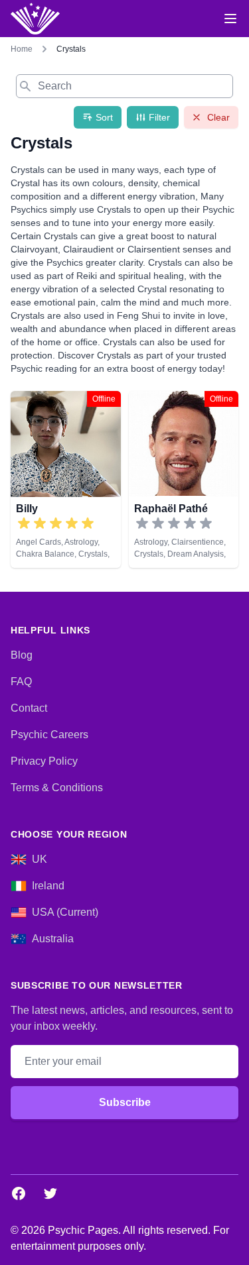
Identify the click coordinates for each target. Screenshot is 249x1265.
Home (22, 49)
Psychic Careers (49, 734)
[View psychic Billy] (66, 479)
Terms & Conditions (57, 787)
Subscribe (125, 1102)
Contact (29, 708)
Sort (104, 117)
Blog (22, 655)
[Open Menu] (230, 18)
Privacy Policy (44, 761)
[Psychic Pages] (35, 18)
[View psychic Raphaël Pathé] (184, 479)
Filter (159, 117)
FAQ (21, 681)
